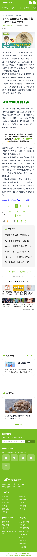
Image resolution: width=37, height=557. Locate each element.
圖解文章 (5, 509)
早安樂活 (5, 512)
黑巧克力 (20, 215)
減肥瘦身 (22, 500)
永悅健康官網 (24, 522)
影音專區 (5, 506)
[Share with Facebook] (21, 221)
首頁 (3, 15)
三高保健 (22, 503)
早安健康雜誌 (24, 531)
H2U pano (23, 537)
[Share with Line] (17, 221)
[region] (18, 137)
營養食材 (18, 15)
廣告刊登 (5, 528)
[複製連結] (25, 221)
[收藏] (7, 221)
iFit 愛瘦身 (23, 547)
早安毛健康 (23, 534)
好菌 (17, 211)
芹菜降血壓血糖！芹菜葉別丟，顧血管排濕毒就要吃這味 (18, 235)
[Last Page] (28, 206)
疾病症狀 (5, 496)
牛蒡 (24, 211)
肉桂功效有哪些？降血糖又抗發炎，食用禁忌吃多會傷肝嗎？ (18, 246)
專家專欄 (22, 506)
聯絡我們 (5, 525)
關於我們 (5, 522)
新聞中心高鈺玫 (7, 25)
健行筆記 (22, 544)
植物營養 (22, 509)
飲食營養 (10, 15)
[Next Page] (24, 206)
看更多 (29, 355)
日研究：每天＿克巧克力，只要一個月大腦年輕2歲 (18, 252)
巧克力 (11, 215)
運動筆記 (22, 541)
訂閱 (29, 441)
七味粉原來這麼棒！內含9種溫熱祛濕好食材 (18, 241)
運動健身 (5, 503)
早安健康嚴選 (24, 528)
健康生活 (22, 496)
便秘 (10, 211)
